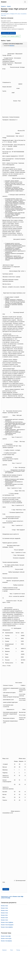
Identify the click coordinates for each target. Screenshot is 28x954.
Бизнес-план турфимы (7, 922)
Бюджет (9, 6)
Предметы (3, 6)
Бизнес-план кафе (6, 936)
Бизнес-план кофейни (7, 927)
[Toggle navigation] (25, 2)
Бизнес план (4, 915)
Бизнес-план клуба (6, 938)
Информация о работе (12, 897)
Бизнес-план (4, 905)
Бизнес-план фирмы (6, 940)
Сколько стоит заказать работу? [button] (11, 36)
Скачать (12, 45)
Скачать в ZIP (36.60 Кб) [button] (8, 33)
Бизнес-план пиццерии (7, 924)
